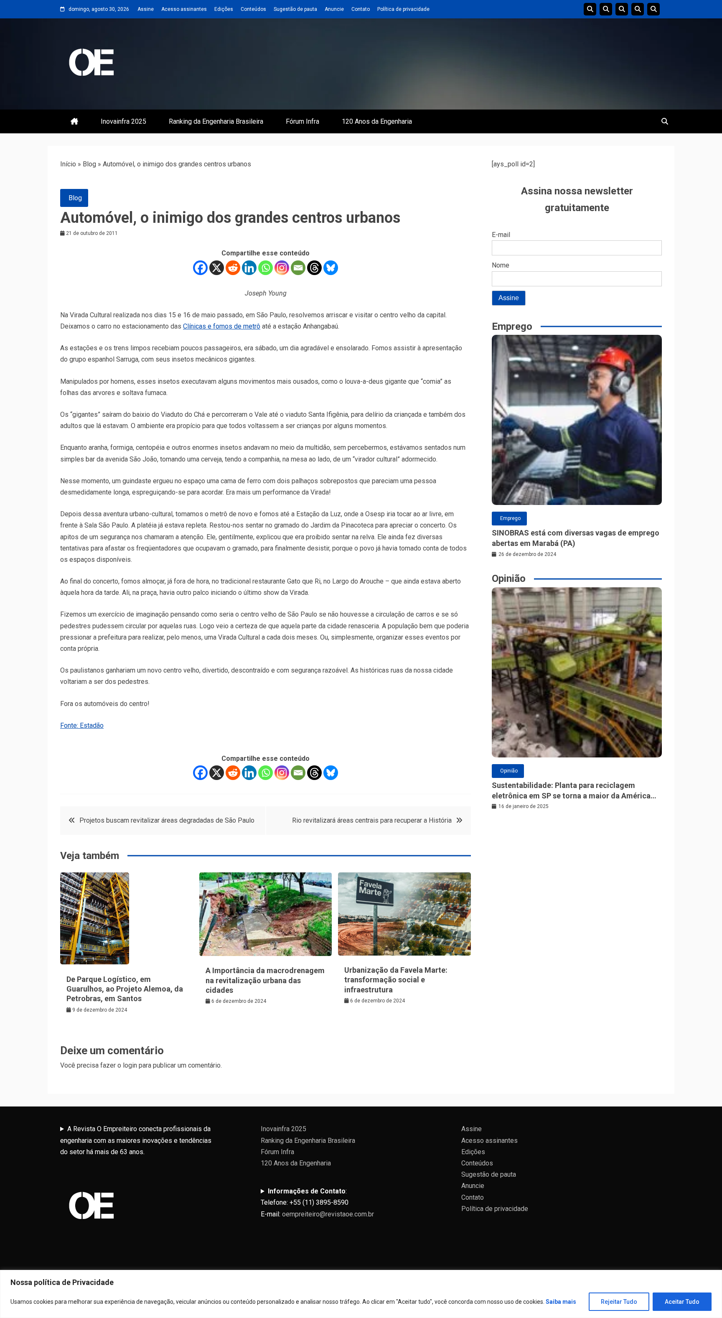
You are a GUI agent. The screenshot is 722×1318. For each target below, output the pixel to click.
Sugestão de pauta (295, 9)
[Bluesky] (330, 267)
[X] (216, 267)
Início (68, 164)
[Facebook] (200, 267)
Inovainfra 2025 (123, 121)
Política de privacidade (403, 9)
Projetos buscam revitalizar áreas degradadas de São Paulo (166, 820)
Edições (223, 9)
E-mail (501, 235)
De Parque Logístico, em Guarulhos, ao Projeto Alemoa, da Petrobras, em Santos (124, 989)
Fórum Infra (302, 121)
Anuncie (334, 9)
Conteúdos (253, 9)
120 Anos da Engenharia (377, 121)
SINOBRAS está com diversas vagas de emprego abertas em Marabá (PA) (575, 538)
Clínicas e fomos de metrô (221, 326)
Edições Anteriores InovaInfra (637, 9)
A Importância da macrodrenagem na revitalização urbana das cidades (265, 980)
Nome (500, 265)
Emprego (510, 518)
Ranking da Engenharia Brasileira (216, 121)
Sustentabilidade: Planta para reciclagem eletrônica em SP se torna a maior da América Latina (571, 791)
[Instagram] (282, 267)
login (130, 1065)
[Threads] (314, 267)
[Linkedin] (249, 267)
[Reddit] (233, 267)
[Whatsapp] (265, 267)
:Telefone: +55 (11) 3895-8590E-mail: (317, 1202)
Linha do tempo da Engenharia (606, 9)
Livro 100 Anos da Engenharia (653, 9)
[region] (361, 1294)
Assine (145, 9)
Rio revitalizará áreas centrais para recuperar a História (372, 820)
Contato (360, 9)
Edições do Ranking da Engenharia (621, 9)
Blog (89, 164)
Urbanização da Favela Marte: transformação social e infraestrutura (395, 980)
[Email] (298, 267)
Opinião (509, 771)
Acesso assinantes (184, 9)
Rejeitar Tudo (619, 1301)
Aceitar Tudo (682, 1301)
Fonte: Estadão (82, 725)
